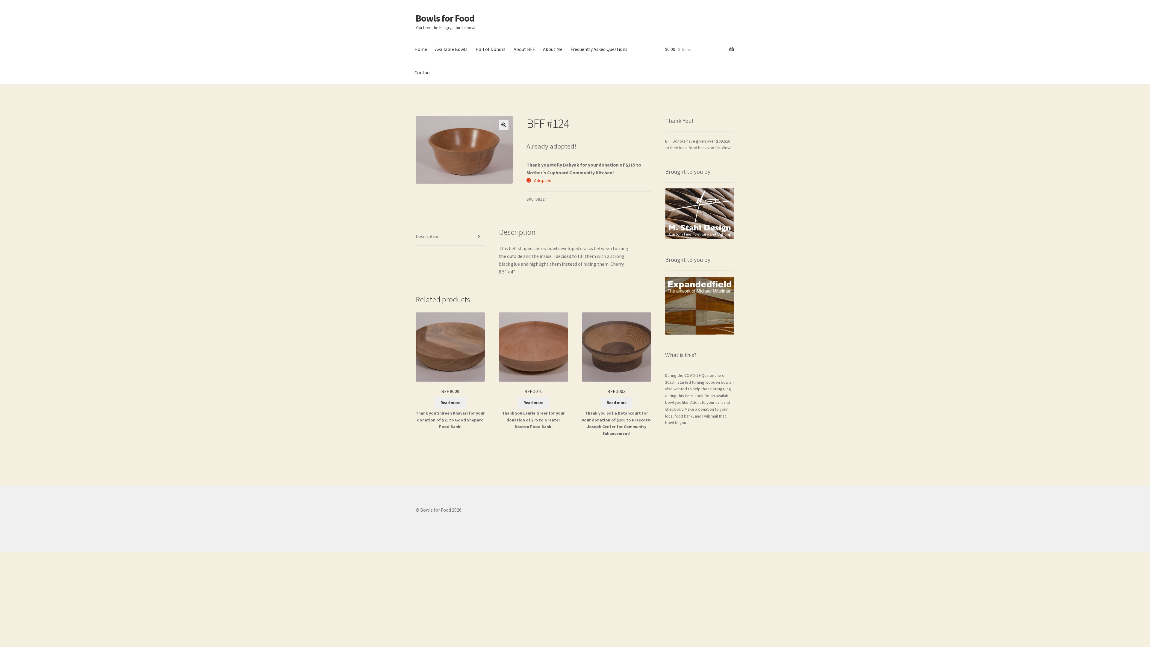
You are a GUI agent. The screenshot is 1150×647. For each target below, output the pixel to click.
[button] (504, 125)
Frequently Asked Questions (599, 49)
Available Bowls (451, 49)
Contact (422, 72)
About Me (552, 49)
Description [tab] (428, 236)
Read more (450, 402)
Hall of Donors (491, 49)
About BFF (524, 49)
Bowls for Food (445, 18)
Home (420, 49)
